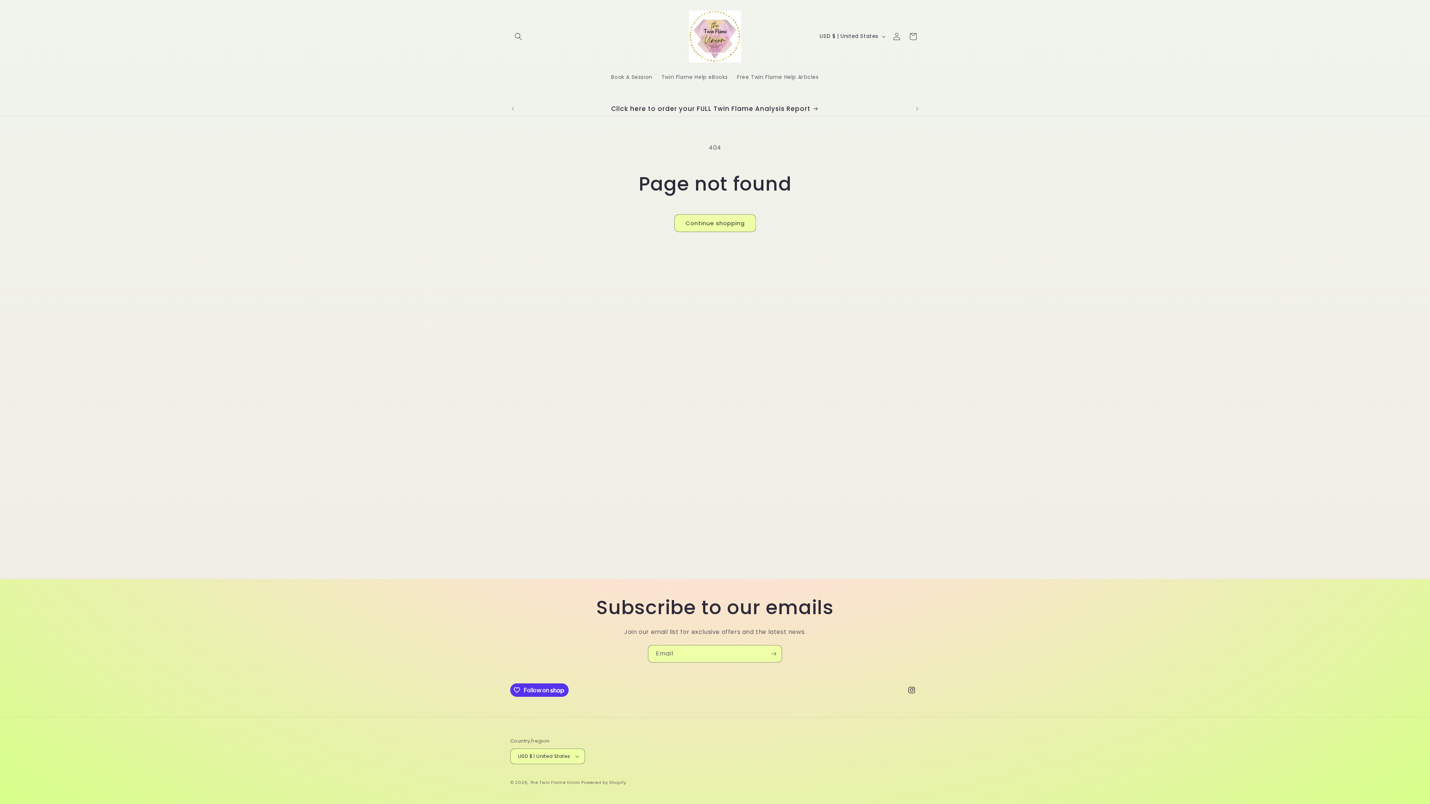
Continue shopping (715, 223)
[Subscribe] (773, 654)
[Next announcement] (917, 109)
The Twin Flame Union (555, 782)
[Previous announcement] (513, 109)
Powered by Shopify (603, 782)
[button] (518, 36)
